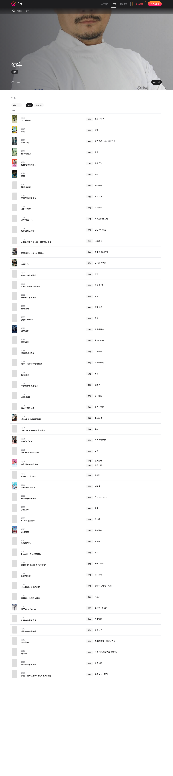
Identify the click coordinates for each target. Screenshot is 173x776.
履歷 (155, 82)
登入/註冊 (155, 3)
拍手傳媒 (123, 4)
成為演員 (139, 3)
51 (39, 105)
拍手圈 (113, 3)
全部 (29, 105)
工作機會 (104, 4)
